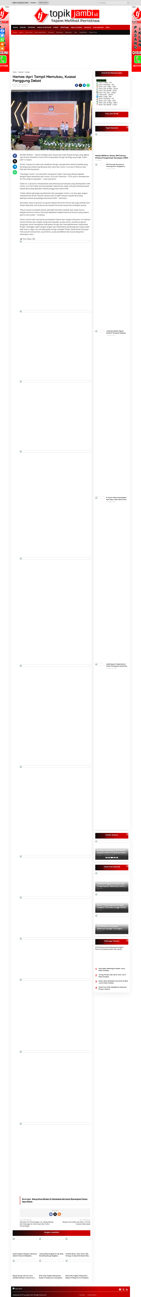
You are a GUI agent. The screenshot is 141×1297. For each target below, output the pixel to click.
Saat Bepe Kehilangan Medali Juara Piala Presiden (112, 969)
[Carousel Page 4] (114, 857)
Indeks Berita (91, 1295)
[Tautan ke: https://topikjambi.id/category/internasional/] (127, 866)
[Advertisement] (70, 51)
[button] (128, 3)
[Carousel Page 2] (109, 857)
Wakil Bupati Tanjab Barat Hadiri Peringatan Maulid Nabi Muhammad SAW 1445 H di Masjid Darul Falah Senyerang (117, 665)
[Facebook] (2, 31)
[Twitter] (2, 35)
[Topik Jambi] (60, 15)
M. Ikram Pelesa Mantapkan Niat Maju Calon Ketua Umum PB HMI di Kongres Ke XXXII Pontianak (117, 498)
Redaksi (82, 1295)
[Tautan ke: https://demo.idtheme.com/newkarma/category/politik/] (127, 834)
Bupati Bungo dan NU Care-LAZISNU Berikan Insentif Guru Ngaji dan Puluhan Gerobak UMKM (24, 1277)
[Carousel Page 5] (117, 857)
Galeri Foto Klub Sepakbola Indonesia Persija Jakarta (112, 988)
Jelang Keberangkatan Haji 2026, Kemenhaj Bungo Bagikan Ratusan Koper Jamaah (51, 1255)
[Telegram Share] (84, 85)
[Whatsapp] (88, 85)
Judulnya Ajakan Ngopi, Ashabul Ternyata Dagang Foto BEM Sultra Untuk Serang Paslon (117, 332)
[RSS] (59, 1214)
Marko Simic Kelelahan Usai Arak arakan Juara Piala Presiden (113, 982)
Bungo (14, 86)
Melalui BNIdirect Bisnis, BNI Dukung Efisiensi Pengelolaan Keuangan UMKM (111, 156)
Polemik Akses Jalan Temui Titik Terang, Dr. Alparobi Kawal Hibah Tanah (78, 1255)
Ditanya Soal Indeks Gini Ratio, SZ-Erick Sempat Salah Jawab (76, 1222)
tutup (7, 7)
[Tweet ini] (80, 85)
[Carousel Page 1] (106, 857)
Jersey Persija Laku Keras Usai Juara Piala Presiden (112, 976)
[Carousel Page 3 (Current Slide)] (112, 857)
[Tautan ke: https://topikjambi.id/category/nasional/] (127, 127)
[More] (2, 48)
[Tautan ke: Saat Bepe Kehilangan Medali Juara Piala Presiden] (111, 956)
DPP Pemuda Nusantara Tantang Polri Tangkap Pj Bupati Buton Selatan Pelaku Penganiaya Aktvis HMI (116, 165)
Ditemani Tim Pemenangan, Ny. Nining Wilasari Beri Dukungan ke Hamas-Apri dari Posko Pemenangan (37, 1223)
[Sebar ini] (76, 85)
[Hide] (1, 53)
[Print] (2, 44)
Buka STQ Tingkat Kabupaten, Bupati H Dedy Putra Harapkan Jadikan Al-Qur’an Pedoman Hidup (50, 1277)
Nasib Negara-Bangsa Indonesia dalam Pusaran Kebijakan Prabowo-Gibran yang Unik (25, 1255)
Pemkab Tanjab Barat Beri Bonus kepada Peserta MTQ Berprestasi (111, 851)
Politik (18, 86)
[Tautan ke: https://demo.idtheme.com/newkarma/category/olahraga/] (127, 940)
